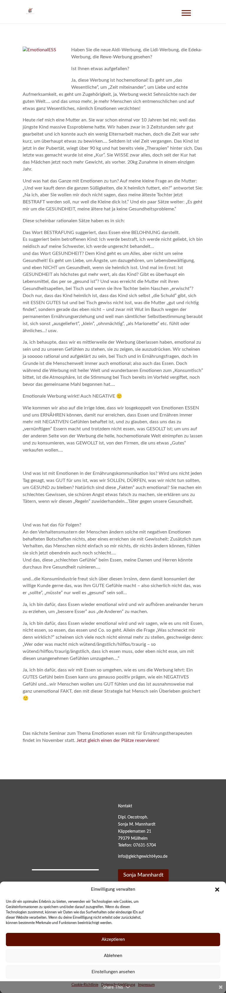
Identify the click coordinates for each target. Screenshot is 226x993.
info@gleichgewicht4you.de (142, 856)
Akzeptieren (113, 939)
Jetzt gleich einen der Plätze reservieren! (118, 740)
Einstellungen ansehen (113, 972)
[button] (217, 889)
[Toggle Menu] (186, 13)
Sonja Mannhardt (143, 875)
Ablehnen (113, 956)
